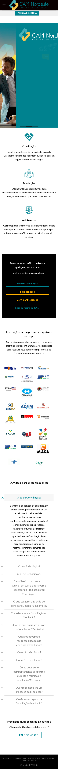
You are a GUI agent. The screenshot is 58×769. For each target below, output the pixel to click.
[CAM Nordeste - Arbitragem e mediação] (29, 5)
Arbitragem (34, 758)
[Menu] (4, 5)
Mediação (20, 758)
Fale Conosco (29, 761)
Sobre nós (8, 758)
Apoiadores (48, 758)
